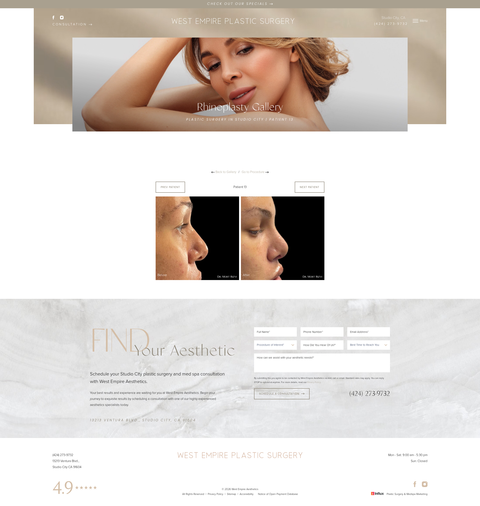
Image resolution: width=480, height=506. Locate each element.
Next (309, 187)
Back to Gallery (225, 172)
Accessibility (247, 494)
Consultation (70, 24)
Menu (424, 20)
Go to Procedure (253, 172)
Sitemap (231, 494)
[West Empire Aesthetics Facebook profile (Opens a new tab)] (56, 17)
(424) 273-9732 (391, 23)
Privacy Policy (314, 382)
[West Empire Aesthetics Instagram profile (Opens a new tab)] (62, 17)
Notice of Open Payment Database (278, 494)
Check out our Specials (238, 4)
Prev (170, 187)
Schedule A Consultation (279, 394)
